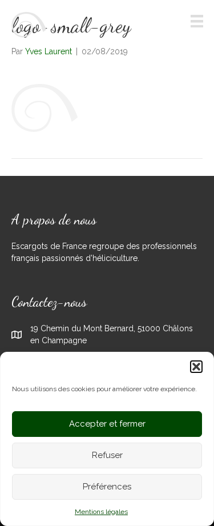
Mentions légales (101, 512)
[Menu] (197, 21)
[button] (196, 366)
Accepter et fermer (107, 424)
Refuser (107, 455)
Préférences (107, 486)
